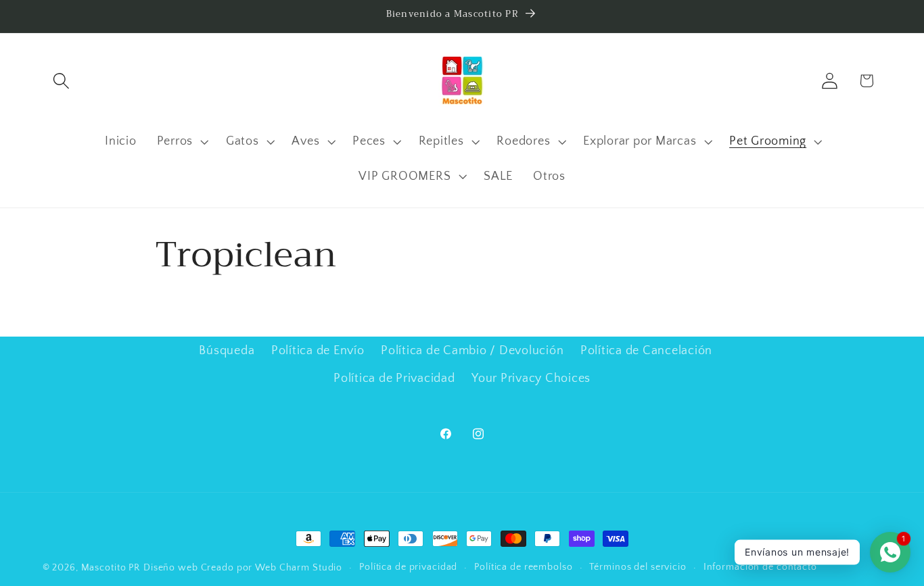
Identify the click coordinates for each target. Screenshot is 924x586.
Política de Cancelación (646, 350)
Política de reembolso (523, 567)
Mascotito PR (111, 567)
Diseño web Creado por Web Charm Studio (242, 567)
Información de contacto (760, 567)
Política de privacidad (408, 567)
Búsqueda (226, 350)
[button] (61, 80)
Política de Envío (318, 350)
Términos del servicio (637, 567)
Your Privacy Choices (531, 378)
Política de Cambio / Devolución (472, 350)
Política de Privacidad (394, 378)
